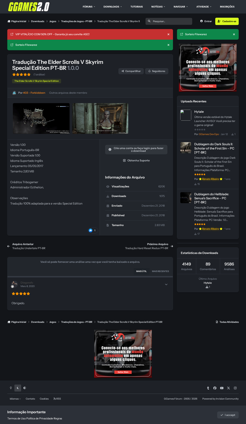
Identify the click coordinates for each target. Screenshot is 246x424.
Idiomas (14, 398)
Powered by (220, 398)
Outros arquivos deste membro (68, 92)
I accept (230, 415)
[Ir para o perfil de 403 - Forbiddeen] (14, 93)
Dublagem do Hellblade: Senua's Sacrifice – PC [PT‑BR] (211, 198)
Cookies (44, 398)
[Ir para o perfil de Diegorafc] (14, 284)
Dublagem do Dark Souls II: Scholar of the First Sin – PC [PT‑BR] (214, 148)
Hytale (199, 112)
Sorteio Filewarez (26, 45)
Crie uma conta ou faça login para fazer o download (138, 149)
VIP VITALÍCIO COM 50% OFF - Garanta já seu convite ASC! (52, 34)
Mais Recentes (160, 271)
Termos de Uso (16, 418)
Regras (58, 418)
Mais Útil (141, 271)
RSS (58, 398)
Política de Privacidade (39, 418)
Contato (30, 398)
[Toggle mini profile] (166, 284)
